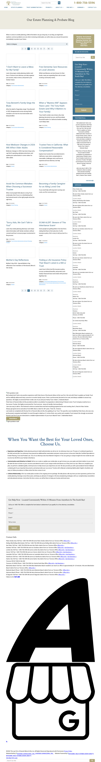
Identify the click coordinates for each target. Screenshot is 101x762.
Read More (13, 418)
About (59, 7)
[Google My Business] (50, 739)
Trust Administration (33, 7)
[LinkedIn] (17, 577)
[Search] (59, 2)
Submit (83, 110)
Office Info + (66, 541)
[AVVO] (50, 661)
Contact (92, 7)
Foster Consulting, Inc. (44, 753)
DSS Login (14, 758)
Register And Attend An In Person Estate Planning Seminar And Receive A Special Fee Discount (84, 41)
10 (48, 48)
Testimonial (80, 118)
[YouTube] (19, 577)
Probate (48, 7)
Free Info (70, 7)
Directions (75, 236)
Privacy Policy (68, 751)
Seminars (80, 7)
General (45, 85)
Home (6, 7)
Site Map (8, 758)
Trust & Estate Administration (17, 85)
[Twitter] (16, 577)
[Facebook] (14, 577)
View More (89, 180)
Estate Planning (16, 7)
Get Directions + (69, 547)
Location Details (77, 198)
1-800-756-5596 (84, 2)
